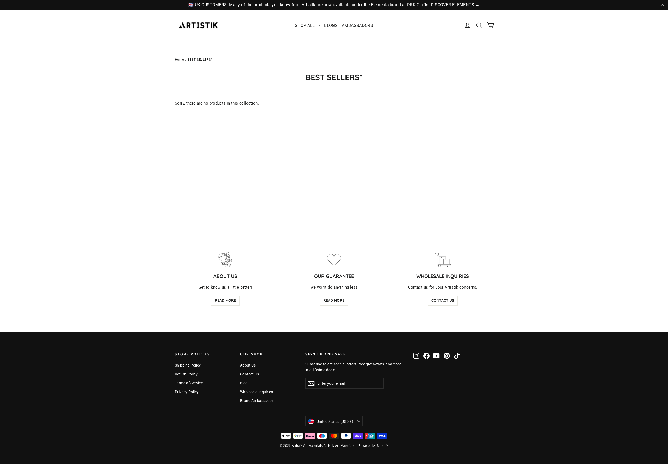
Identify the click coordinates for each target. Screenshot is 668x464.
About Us (248, 365)
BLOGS (331, 25)
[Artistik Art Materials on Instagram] (416, 355)
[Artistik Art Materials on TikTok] (457, 355)
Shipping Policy (188, 365)
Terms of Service (189, 383)
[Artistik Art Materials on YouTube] (436, 355)
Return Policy (186, 374)
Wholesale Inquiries (256, 392)
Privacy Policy (187, 392)
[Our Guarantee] (334, 259)
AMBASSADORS (357, 25)
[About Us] (225, 259)
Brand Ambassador (256, 401)
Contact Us (442, 300)
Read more (225, 300)
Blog (244, 383)
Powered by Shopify (373, 446)
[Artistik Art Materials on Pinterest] (447, 355)
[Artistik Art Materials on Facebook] (426, 355)
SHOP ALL (305, 25)
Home (179, 60)
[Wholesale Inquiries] (443, 259)
